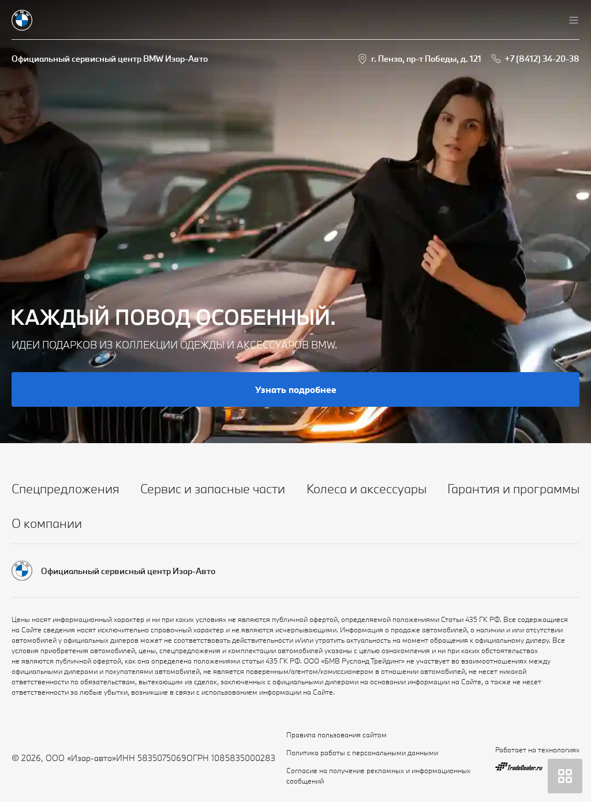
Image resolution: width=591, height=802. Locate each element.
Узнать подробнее (295, 389)
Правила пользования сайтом (336, 734)
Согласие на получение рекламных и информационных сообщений (378, 775)
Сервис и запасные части (212, 488)
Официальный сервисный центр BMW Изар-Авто (110, 58)
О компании (47, 523)
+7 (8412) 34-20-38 (541, 58)
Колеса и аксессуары (366, 488)
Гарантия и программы (513, 488)
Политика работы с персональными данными (362, 752)
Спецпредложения (65, 488)
